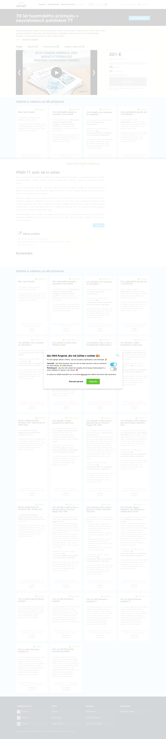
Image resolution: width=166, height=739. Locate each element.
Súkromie (84, 374)
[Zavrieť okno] (117, 355)
